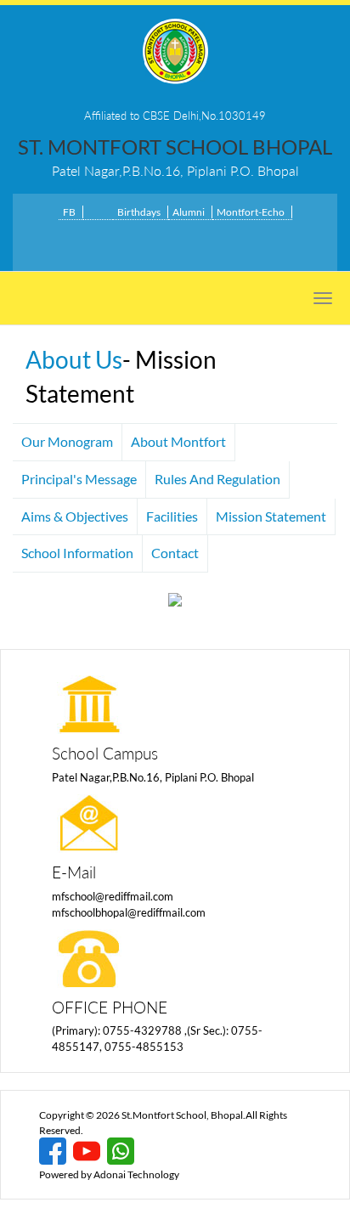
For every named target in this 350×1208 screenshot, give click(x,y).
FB (69, 212)
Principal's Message (79, 479)
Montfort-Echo (251, 212)
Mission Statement (271, 516)
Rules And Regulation (217, 479)
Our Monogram (67, 441)
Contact (175, 553)
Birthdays (139, 212)
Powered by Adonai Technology (109, 1174)
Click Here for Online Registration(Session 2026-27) (175, 241)
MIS (96, 212)
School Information (77, 553)
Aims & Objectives (74, 516)
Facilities (172, 516)
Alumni (188, 212)
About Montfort (178, 441)
